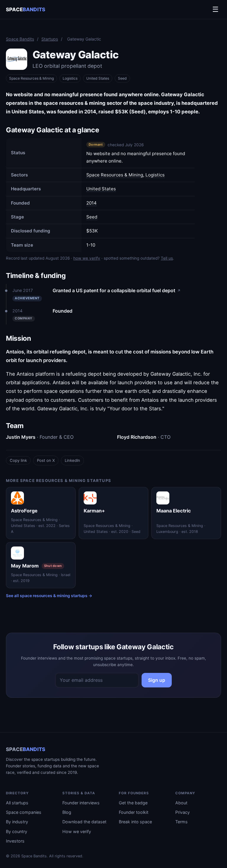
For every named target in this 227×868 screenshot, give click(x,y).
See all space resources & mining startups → (49, 595)
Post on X (46, 460)
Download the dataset (84, 821)
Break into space (135, 821)
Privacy (182, 812)
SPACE (25, 9)
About (181, 802)
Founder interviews (81, 802)
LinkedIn (72, 460)
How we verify (76, 831)
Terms (181, 821)
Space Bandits (20, 38)
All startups (17, 802)
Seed (91, 217)
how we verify (86, 258)
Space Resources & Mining (31, 78)
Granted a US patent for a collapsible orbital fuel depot (117, 290)
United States (97, 78)
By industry (17, 821)
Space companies (23, 812)
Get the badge (133, 802)
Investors (15, 840)
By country (16, 831)
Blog (66, 812)
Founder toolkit (133, 812)
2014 (91, 203)
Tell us (167, 258)
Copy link (18, 460)
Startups (49, 38)
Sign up (156, 680)
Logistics (70, 78)
